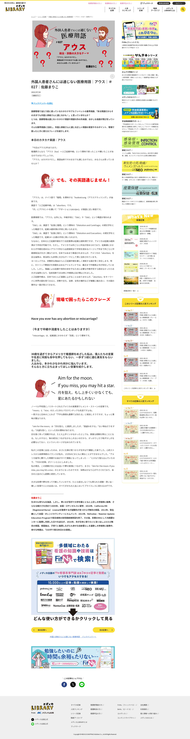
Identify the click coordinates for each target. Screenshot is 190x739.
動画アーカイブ (155, 9)
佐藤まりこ (36, 95)
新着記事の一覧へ (130, 291)
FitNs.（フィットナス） (126, 705)
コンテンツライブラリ (125, 718)
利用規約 (143, 709)
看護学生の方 (125, 3)
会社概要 (143, 705)
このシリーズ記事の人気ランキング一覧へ (138, 388)
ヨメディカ (121, 713)
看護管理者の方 (94, 3)
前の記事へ (42, 630)
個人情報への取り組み (148, 713)
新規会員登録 (164, 3)
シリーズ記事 (140, 9)
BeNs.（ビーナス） (124, 709)
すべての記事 (112, 9)
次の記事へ (103, 630)
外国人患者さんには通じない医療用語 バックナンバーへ (73, 636)
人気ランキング (126, 9)
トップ (33, 17)
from (33, 712)
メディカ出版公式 (41, 719)
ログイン (179, 3)
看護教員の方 (110, 3)
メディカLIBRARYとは (169, 9)
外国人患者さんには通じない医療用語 (61, 17)
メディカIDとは (146, 718)
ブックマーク (148, 3)
